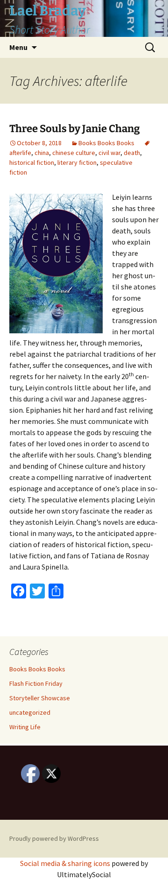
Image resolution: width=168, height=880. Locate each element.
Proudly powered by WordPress (54, 838)
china (42, 152)
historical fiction (31, 162)
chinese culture (73, 152)
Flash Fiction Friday (36, 683)
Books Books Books (106, 143)
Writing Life (25, 727)
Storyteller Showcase (39, 698)
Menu (18, 47)
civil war (109, 152)
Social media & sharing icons (66, 863)
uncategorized (29, 712)
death (132, 152)
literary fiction (77, 162)
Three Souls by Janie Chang (74, 128)
